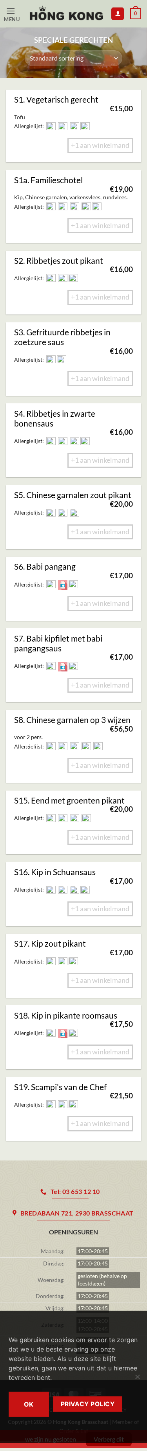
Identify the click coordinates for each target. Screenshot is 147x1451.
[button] (14, 14)
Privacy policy (88, 1404)
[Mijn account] (117, 13)
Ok (29, 1404)
